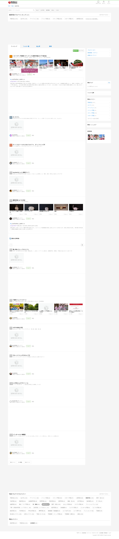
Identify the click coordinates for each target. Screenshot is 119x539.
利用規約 (106, 532)
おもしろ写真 (67, 504)
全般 (80, 514)
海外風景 (90, 501)
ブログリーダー (91, 50)
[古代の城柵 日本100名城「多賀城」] (90, 137)
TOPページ (79, 532)
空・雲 (99, 501)
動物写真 (89, 498)
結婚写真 (13, 504)
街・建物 (36, 504)
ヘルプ (109, 532)
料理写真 (43, 501)
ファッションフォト (92, 504)
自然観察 (33, 523)
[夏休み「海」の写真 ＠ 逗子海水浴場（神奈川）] (101, 137)
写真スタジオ (41, 514)
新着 (50, 46)
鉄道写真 (13, 523)
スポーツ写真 (69, 18)
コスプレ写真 (79, 504)
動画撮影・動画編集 (54, 510)
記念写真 (42, 10)
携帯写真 (42, 510)
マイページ (89, 532)
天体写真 (13, 501)
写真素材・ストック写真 (55, 514)
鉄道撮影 (63, 507)
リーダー (98, 3)
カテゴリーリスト (103, 14)
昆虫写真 (52, 501)
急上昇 (38, 46)
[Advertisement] (59, 32)
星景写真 (61, 501)
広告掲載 (101, 532)
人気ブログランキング (12, 2)
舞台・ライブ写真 (24, 504)
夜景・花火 (100, 498)
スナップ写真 (57, 18)
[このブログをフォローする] (29, 74)
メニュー (108, 3)
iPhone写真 (32, 510)
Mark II (37, 10)
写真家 (99, 510)
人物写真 (79, 18)
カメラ (24, 18)
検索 (34, 10)
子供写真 (22, 510)
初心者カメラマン (15, 514)
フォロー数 (26, 46)
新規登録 (84, 532)
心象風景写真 (32, 501)
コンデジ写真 (73, 507)
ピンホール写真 (85, 507)
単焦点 (52, 10)
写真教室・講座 (69, 514)
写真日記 (13, 18)
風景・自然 (56, 504)
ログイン (103, 3)
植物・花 (71, 501)
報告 (34, 74)
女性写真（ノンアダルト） (41, 507)
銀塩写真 (13, 510)
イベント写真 (45, 18)
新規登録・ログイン (93, 52)
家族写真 (22, 501)
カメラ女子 (66, 510)
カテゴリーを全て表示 (93, 118)
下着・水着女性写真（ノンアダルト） (20, 507)
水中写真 (80, 501)
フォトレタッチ (88, 510)
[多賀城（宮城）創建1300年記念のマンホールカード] (96, 137)
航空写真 (55, 507)
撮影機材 (48, 10)
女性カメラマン (29, 514)
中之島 (57, 10)
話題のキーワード (92, 55)
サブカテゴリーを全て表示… (92, 18)
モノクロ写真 (97, 507)
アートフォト (34, 18)
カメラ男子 (77, 510)
